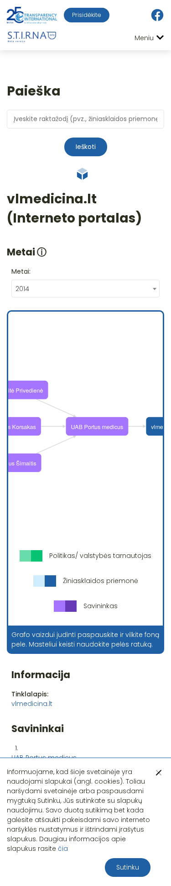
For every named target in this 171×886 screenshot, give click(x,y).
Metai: (21, 271)
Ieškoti (86, 146)
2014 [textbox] (22, 288)
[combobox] (85, 288)
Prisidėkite (86, 15)
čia (63, 848)
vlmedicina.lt (31, 703)
